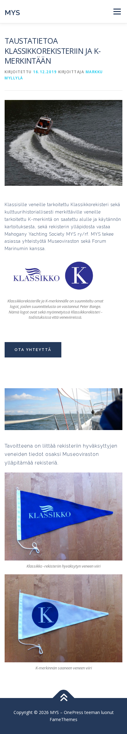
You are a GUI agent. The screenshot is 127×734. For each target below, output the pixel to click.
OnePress (73, 712)
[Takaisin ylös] (64, 698)
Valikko (117, 11)
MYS (12, 12)
